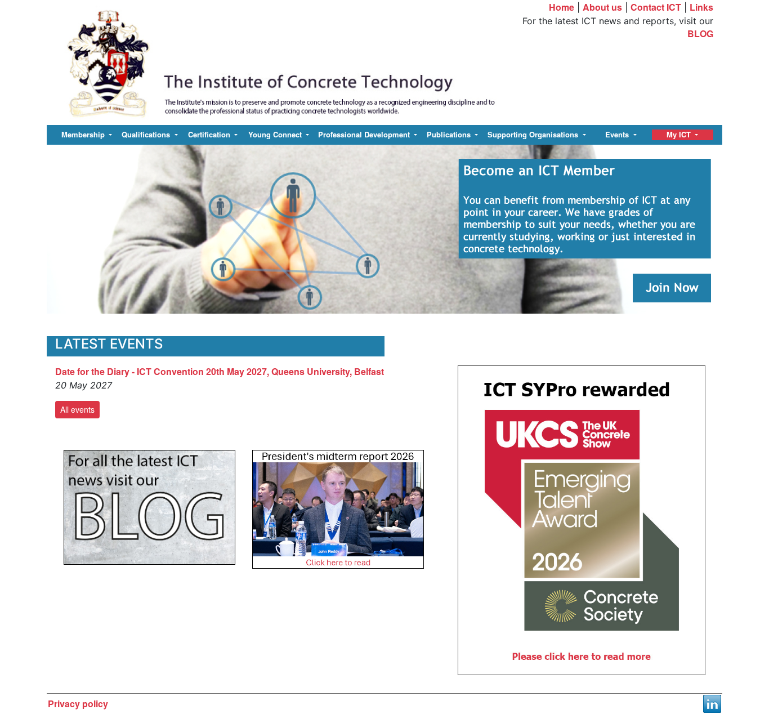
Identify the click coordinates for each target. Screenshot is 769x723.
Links (701, 7)
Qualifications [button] (147, 135)
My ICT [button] (680, 135)
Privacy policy (78, 703)
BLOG (700, 33)
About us (602, 7)
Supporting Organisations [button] (534, 135)
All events (77, 409)
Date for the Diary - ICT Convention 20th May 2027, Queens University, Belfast (219, 371)
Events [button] (618, 135)
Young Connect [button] (276, 135)
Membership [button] (84, 135)
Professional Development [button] (365, 135)
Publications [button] (450, 135)
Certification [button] (210, 135)
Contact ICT (656, 7)
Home (561, 7)
